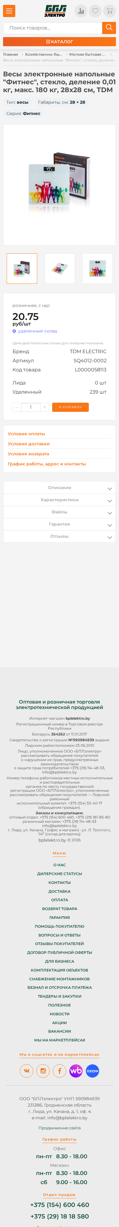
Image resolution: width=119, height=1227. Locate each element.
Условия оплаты (26, 433)
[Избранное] (95, 11)
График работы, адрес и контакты (47, 463)
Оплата (59, 900)
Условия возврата (28, 454)
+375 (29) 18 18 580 (60, 1216)
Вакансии (59, 1031)
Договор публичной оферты (59, 953)
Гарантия (59, 918)
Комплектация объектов (59, 970)
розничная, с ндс (31, 305)
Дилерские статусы (59, 874)
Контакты (60, 883)
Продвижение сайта (59, 1127)
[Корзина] (109, 11)
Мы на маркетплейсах (59, 1040)
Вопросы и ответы (59, 935)
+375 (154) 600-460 (57, 817)
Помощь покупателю (59, 926)
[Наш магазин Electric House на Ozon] (92, 1071)
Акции (59, 1023)
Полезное (59, 1005)
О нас (59, 865)
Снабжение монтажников (59, 979)
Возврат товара (59, 909)
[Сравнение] (80, 11)
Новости (60, 1014)
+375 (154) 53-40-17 (85, 803)
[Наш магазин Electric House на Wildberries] (76, 1071)
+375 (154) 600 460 (59, 1204)
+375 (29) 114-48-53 (87, 768)
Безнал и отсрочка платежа (59, 987)
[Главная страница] (55, 11)
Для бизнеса (59, 961)
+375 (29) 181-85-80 (93, 817)
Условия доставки (29, 444)
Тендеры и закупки (59, 996)
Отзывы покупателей (59, 944)
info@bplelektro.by (59, 772)
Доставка (59, 891)
